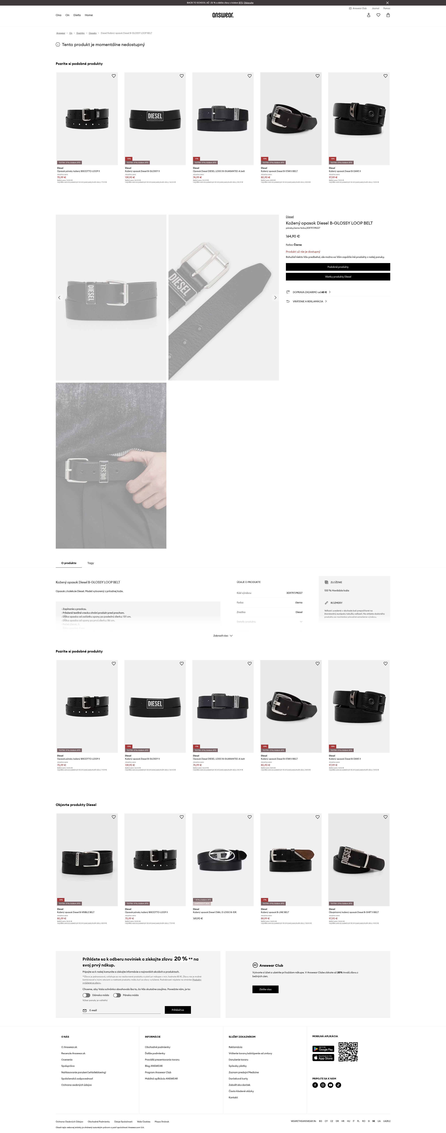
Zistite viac (265, 989)
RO (363, 1121)
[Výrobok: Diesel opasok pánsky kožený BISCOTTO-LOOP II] (87, 118)
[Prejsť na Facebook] (315, 1085)
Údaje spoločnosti (123, 1121)
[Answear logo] (223, 15)
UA (379, 1121)
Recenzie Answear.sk (73, 1053)
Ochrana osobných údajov (76, 1084)
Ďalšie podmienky (155, 1053)
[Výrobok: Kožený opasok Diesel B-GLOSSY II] (155, 118)
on (67, 15)
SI (369, 1121)
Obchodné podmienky (157, 1047)
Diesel (290, 216)
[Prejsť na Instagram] (323, 1085)
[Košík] (388, 15)
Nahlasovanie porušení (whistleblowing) (83, 1072)
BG (320, 1121)
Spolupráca (68, 1065)
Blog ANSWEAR (154, 1065)
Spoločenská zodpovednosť (77, 1078)
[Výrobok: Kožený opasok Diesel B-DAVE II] (359, 118)
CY (326, 1121)
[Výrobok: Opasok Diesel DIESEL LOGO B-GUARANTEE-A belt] (223, 118)
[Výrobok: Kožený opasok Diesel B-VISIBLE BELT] (87, 859)
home (89, 15)
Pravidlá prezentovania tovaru (162, 1059)
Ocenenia (66, 1059)
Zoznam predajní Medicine (244, 1072)
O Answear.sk (69, 1047)
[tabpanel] (223, 603)
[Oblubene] (378, 15)
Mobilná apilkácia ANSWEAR (161, 1078)
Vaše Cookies (143, 1121)
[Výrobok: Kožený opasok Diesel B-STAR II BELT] (291, 118)
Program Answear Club (158, 1072)
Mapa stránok (162, 1121)
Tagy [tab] (90, 563)
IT (354, 1121)
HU (348, 1121)
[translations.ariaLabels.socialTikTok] (338, 1085)
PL (358, 1121)
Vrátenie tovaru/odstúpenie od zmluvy (250, 1053)
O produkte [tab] (68, 563)
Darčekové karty (238, 1078)
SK (373, 1121)
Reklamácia (235, 1047)
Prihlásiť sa (178, 1009)
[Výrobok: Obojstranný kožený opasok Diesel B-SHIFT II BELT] (359, 859)
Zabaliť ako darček (239, 1084)
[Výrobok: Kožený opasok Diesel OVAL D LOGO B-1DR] (223, 859)
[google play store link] (323, 1049)
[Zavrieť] (387, 3)
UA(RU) (386, 1121)
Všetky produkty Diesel (338, 276)
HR (342, 1121)
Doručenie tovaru (238, 1059)
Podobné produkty (338, 266)
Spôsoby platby (238, 1065)
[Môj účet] (369, 15)
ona (58, 15)
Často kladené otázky (241, 1091)
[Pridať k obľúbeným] (113, 75)
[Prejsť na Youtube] (330, 1085)
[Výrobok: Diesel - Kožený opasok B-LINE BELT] (291, 859)
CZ (331, 1121)
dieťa (77, 15)
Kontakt (233, 1097)
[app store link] (323, 1057)
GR (337, 1121)
